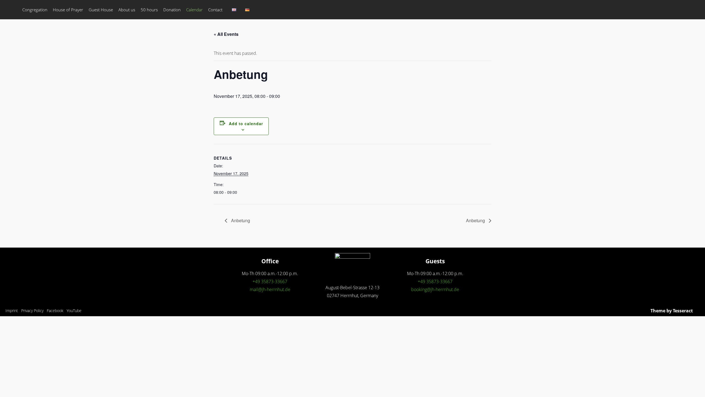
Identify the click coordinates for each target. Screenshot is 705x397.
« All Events (226, 34)
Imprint (12, 310)
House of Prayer (68, 9)
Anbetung (240, 220)
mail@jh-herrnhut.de (270, 289)
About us (126, 9)
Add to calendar (246, 123)
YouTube (74, 310)
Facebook (55, 310)
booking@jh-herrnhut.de (435, 289)
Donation (172, 9)
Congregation (34, 9)
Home (13, 9)
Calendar (194, 9)
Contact (215, 9)
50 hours (149, 9)
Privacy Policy (32, 310)
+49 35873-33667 (270, 281)
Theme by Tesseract (671, 311)
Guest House (101, 9)
